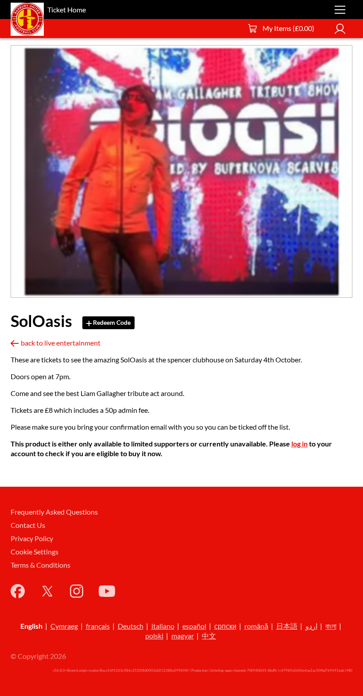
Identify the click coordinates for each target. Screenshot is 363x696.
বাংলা (330, 626)
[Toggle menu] (340, 9)
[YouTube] (107, 591)
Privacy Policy (32, 538)
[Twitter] (47, 591)
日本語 (286, 626)
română (256, 626)
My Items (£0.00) (288, 28)
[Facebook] (18, 591)
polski (154, 635)
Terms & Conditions (40, 565)
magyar (182, 635)
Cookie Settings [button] (34, 551)
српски (225, 626)
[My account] (340, 28)
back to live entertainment (60, 342)
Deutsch (130, 626)
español (194, 626)
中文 (209, 635)
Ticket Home (66, 9)
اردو (311, 626)
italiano (162, 626)
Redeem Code (111, 322)
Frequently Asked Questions (54, 512)
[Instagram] (76, 591)
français (98, 626)
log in (299, 443)
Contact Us (28, 525)
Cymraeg (64, 626)
